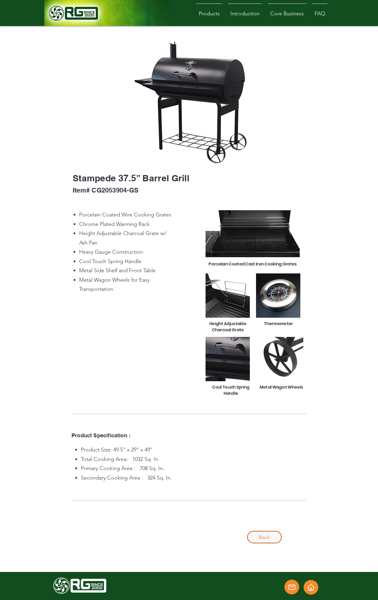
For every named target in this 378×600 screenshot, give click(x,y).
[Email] (291, 587)
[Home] (311, 587)
